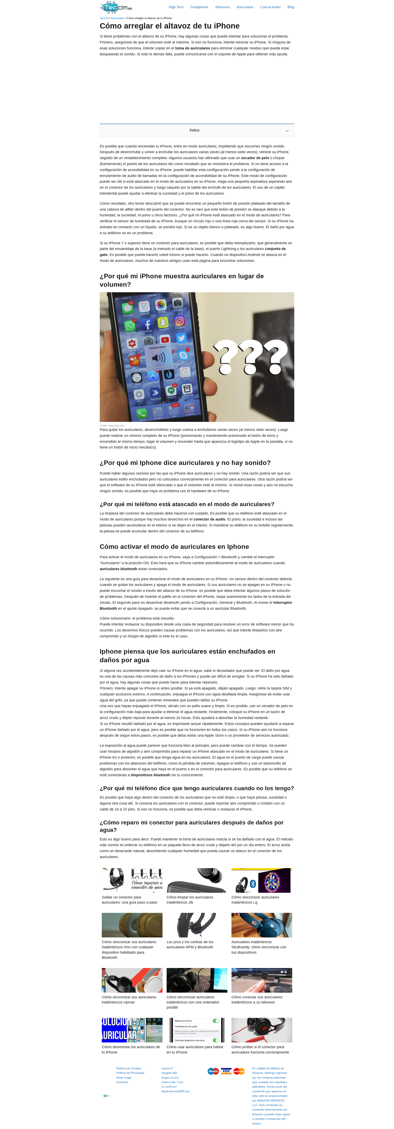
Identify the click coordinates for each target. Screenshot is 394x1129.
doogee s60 (169, 1072)
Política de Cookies (128, 1068)
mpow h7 (168, 1068)
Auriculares (245, 7)
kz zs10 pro (169, 1086)
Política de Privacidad (130, 1072)
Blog (290, 7)
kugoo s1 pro (170, 1077)
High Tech (176, 7)
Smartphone (199, 7)
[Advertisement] (197, 90)
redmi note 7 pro (172, 1082)
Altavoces (222, 7)
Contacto (122, 1082)
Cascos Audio (270, 7)
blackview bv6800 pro (176, 1091)
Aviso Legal (123, 1077)
